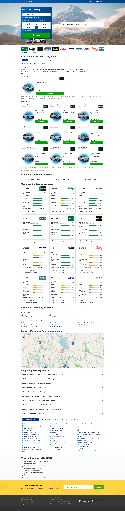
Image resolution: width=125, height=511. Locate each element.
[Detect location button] (49, 14)
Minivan (62, 60)
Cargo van (69, 60)
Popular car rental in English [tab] (59, 419)
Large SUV (25, 63)
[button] (73, 343)
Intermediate (33, 60)
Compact (25, 60)
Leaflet (94, 367)
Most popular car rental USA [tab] (30, 419)
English (90, 1)
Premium (55, 60)
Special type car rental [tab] (75, 419)
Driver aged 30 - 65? (30, 30)
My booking (99, 1)
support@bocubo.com (55, 499)
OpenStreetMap (100, 367)
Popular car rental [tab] (45, 419)
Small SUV (33, 63)
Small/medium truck (79, 60)
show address (33, 213)
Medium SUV (98, 60)
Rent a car (50, 93)
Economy (48, 60)
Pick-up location (26, 12)
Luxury (44, 63)
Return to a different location (32, 17)
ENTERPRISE (27, 189)
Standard (41, 60)
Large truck (90, 60)
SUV (39, 63)
